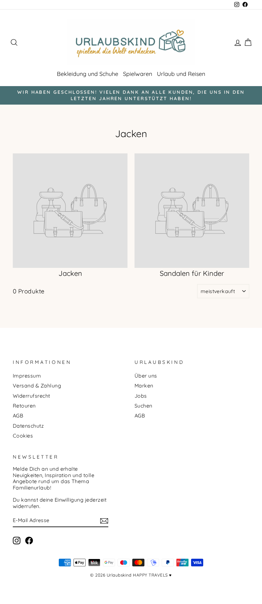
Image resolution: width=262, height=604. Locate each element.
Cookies (23, 435)
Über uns (146, 375)
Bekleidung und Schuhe (87, 73)
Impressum (27, 375)
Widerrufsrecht (31, 396)
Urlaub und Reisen (181, 73)
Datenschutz (28, 426)
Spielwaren (137, 73)
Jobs (141, 396)
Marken (144, 385)
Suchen (143, 405)
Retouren (24, 405)
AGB (18, 415)
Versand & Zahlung (37, 385)
